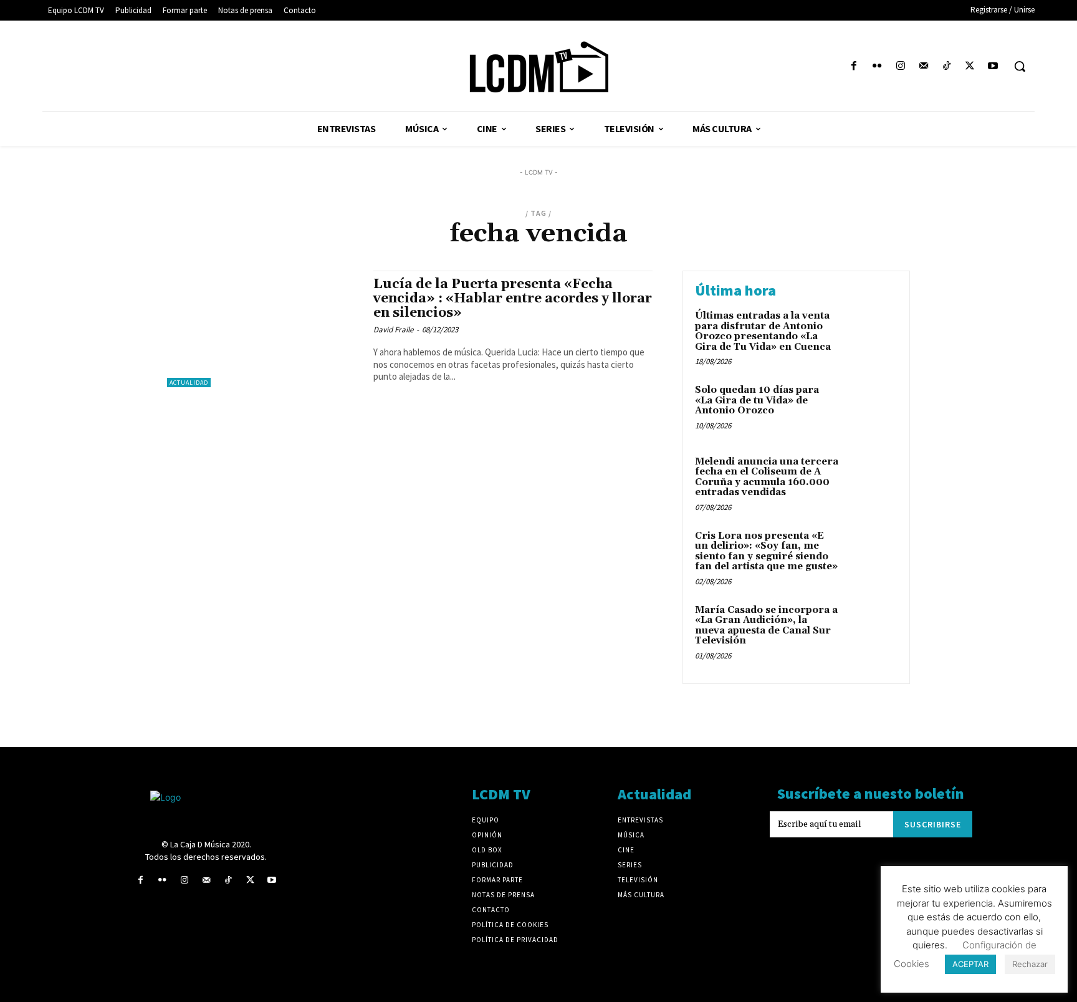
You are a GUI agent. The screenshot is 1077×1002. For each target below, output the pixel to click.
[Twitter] (970, 66)
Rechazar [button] (1030, 964)
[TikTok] (946, 66)
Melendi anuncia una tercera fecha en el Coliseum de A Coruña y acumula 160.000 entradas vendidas (766, 477)
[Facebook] (854, 66)
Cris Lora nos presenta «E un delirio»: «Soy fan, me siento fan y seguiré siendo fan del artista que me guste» (766, 551)
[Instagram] (900, 66)
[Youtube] (993, 66)
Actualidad (189, 382)
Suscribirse (932, 824)
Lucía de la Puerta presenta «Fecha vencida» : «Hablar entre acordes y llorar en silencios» (512, 298)
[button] (1020, 66)
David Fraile (393, 329)
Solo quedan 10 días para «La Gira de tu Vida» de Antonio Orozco (757, 400)
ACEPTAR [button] (970, 964)
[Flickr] (877, 66)
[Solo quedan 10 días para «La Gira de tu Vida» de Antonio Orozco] (871, 409)
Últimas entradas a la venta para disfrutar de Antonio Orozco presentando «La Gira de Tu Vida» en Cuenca (763, 331)
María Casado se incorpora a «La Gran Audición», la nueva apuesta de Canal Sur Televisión (766, 625)
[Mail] (923, 66)
